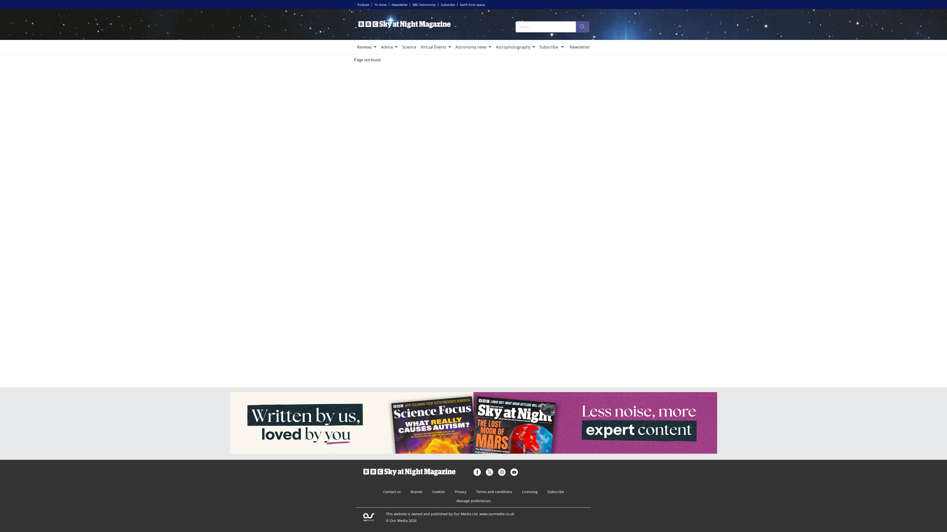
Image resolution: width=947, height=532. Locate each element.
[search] (582, 27)
